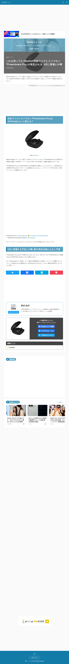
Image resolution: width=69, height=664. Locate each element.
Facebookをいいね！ (47, 331)
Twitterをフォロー (47, 335)
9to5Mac (35, 155)
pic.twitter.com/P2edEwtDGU (39, 235)
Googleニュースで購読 (47, 326)
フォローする (14, 312)
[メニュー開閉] (67, 2)
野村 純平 (25, 305)
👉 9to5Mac (11, 347)
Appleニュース (9, 57)
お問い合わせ (34, 657)
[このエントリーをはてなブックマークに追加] (41, 273)
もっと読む (59, 402)
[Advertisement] (34, 100)
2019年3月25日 (30, 238)
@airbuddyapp (22, 235)
